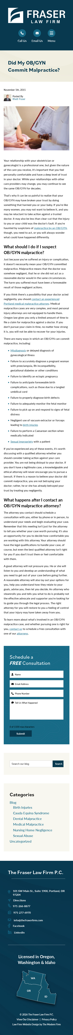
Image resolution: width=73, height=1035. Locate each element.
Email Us (37, 41)
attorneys (22, 633)
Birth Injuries (22, 807)
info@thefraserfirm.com (28, 920)
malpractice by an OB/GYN (50, 228)
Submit (20, 733)
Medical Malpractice (28, 824)
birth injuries (30, 425)
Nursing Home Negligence (32, 830)
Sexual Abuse (23, 835)
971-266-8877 (21, 906)
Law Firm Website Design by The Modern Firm (36, 1024)
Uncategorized (20, 841)
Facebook (19, 926)
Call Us (22, 41)
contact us (16, 629)
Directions (19, 900)
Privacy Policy (49, 1019)
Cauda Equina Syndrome (31, 813)
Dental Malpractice (27, 818)
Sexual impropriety (22, 441)
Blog (13, 802)
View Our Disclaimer (27, 1019)
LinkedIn (19, 932)
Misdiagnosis (18, 350)
